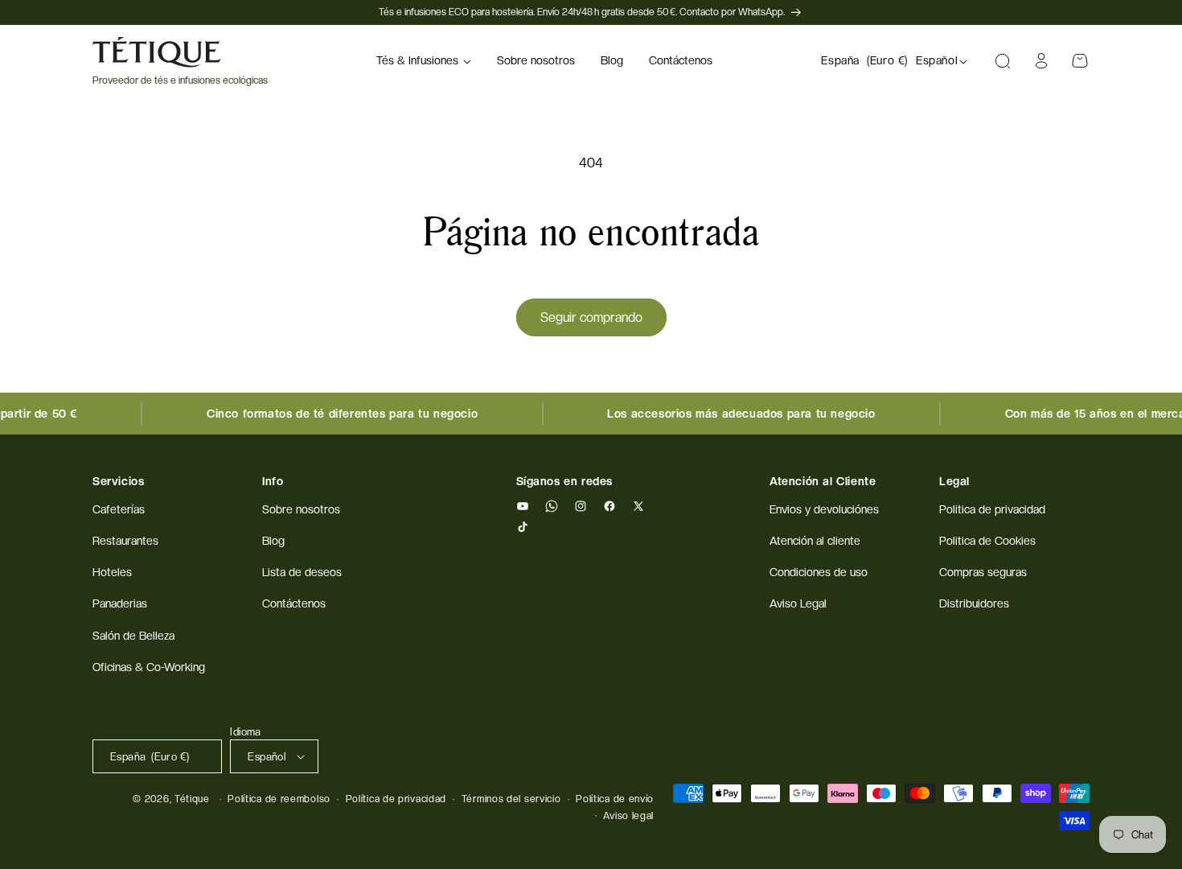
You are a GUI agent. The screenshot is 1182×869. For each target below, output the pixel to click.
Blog (273, 540)
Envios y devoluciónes (824, 509)
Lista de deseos (302, 572)
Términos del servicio (511, 799)
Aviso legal (628, 816)
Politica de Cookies (987, 540)
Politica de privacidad (992, 509)
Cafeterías (118, 509)
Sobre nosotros (301, 509)
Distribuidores (974, 603)
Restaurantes (125, 540)
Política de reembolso (279, 799)
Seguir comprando (591, 317)
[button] (423, 61)
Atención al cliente (815, 540)
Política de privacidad (396, 799)
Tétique (192, 799)
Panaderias (119, 603)
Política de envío (615, 799)
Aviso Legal (798, 603)
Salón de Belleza (133, 635)
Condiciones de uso (819, 572)
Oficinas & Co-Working (148, 667)
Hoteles (112, 572)
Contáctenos (294, 603)
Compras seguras (983, 572)
